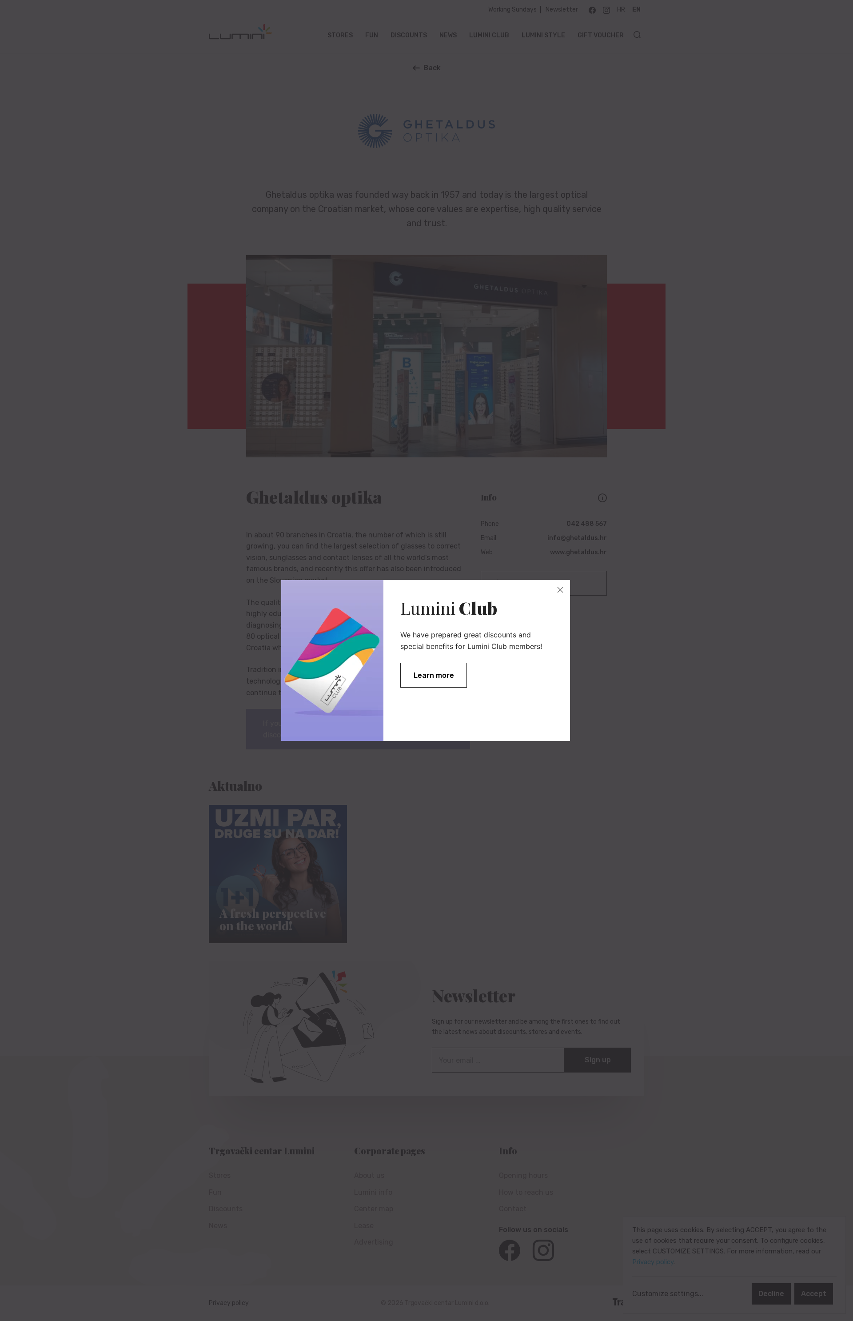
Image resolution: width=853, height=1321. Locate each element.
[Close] (560, 590)
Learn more (434, 675)
